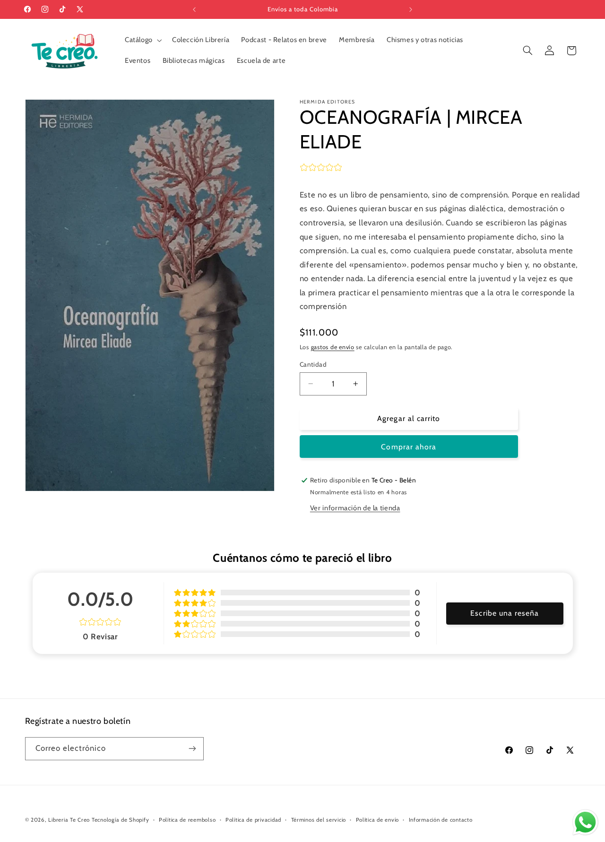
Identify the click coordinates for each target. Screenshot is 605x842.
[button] (142, 40)
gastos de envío (332, 347)
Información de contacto (441, 819)
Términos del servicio (318, 819)
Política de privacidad (253, 819)
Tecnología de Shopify (120, 819)
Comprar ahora (408, 446)
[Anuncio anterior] (194, 9)
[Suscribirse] (192, 748)
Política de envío (377, 819)
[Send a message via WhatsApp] (585, 822)
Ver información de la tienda (355, 508)
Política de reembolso (187, 819)
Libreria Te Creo (69, 819)
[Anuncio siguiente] (410, 9)
